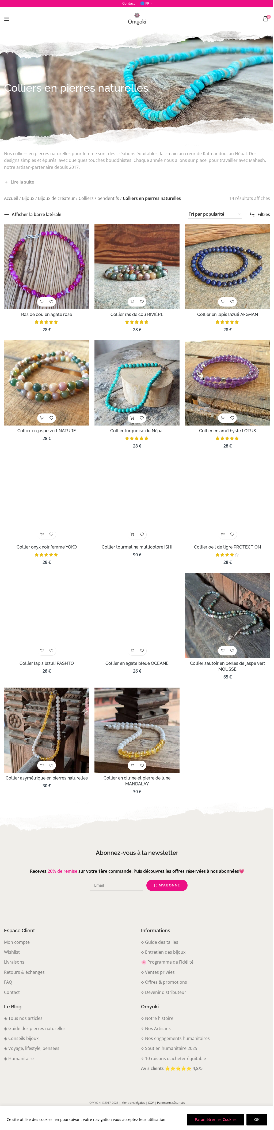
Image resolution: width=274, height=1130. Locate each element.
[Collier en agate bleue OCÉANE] (135, 611)
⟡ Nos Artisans (154, 1022)
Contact (12, 986)
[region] (137, 1118)
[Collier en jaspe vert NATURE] (46, 381)
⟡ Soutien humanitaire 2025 (167, 1042)
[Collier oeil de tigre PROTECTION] (224, 496)
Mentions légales (131, 1096)
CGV (149, 1096)
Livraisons (14, 955)
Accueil (11, 198)
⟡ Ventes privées (156, 965)
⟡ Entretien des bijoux (161, 945)
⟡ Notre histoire (155, 1012)
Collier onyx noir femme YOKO (46, 543)
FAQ (8, 975)
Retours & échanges (24, 965)
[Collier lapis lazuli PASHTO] (46, 611)
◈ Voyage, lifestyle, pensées (31, 1042)
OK (257, 1119)
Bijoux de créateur (56, 198)
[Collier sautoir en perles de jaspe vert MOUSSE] (224, 611)
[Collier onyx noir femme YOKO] (46, 496)
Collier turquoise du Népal (135, 428)
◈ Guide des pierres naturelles (35, 1022)
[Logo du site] (137, 18)
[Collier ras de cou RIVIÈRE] (135, 266)
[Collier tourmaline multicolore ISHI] (135, 496)
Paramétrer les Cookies (216, 1119)
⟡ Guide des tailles (157, 935)
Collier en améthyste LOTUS (224, 428)
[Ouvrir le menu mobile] (6, 18)
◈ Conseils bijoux (21, 1032)
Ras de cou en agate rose (46, 313)
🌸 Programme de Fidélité (165, 955)
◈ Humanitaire (19, 1052)
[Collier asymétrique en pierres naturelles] (46, 724)
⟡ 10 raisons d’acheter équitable (171, 1052)
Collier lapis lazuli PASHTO (46, 658)
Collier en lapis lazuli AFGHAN (224, 313)
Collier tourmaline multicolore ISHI (135, 543)
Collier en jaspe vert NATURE (46, 428)
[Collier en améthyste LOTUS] (224, 381)
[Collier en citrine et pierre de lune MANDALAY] (135, 724)
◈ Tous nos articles (23, 1012)
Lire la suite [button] (22, 182)
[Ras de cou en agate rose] (46, 266)
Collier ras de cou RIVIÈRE (135, 313)
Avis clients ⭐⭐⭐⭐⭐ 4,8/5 (170, 1062)
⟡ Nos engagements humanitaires (173, 1032)
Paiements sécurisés (169, 1096)
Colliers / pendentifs (99, 198)
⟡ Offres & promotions (162, 975)
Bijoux (28, 198)
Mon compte (17, 935)
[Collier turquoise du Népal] (135, 381)
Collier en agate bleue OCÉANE (135, 658)
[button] (41, 300)
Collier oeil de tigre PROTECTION (224, 543)
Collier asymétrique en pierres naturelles (46, 771)
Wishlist (12, 945)
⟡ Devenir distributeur (161, 986)
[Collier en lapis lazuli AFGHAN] (224, 266)
